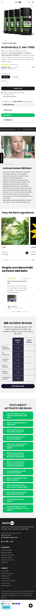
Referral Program (6, 552)
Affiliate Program (6, 557)
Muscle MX (9, 601)
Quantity (3, 81)
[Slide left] (1, 40)
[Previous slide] (2, 260)
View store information (9, 96)
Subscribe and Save (7, 560)
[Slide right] (5, 40)
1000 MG (15, 77)
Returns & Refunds (7, 573)
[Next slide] (33, 260)
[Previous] (3, 295)
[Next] (33, 295)
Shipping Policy (6, 576)
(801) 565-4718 (6, 535)
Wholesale (4, 562)
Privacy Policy (5, 583)
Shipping (3, 68)
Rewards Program (6, 550)
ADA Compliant (6, 585)
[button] (2, 2)
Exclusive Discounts (7, 555)
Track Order (5, 571)
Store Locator (5, 578)
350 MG (5, 77)
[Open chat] (31, 606)
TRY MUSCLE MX (18, 386)
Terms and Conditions (8, 581)
